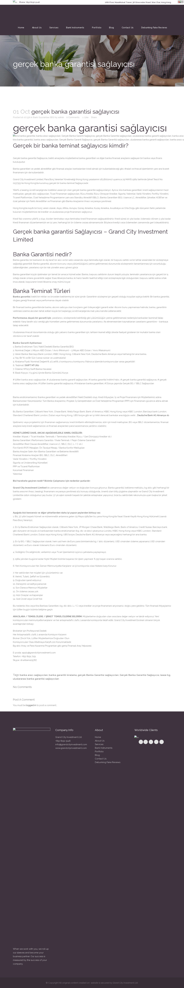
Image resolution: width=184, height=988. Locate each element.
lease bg (165, 675)
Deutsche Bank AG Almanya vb (153, 415)
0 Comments (72, 117)
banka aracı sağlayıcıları (34, 675)
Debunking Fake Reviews (107, 762)
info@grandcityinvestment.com (71, 744)
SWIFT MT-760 (32, 365)
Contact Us (100, 758)
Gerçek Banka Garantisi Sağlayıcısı (139, 675)
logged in (31, 705)
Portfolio (99, 751)
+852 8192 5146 (63, 741)
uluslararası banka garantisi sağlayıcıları (36, 679)
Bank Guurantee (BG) (43, 117)
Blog (97, 755)
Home (98, 737)
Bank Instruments (103, 748)
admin (61, 117)
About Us (99, 740)
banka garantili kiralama (63, 675)
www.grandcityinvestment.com (71, 748)
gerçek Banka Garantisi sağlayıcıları (98, 675)
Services (99, 744)
